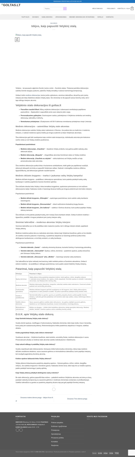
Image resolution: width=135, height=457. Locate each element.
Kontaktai (109, 17)
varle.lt (83, 452)
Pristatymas (55, 430)
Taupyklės (25, 17)
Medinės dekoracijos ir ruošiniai (81, 17)
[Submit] (65, 8)
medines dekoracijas (32, 95)
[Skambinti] (132, 1)
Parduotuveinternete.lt (61, 452)
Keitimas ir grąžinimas (59, 426)
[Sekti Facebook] (128, 1)
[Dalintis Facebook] (53, 389)
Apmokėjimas (56, 434)
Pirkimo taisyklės (57, 422)
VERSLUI (100, 17)
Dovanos (35, 17)
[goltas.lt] (21, 8)
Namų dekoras (47, 17)
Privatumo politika (57, 438)
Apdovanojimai (60, 17)
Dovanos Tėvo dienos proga (77, 399)
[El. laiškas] (130, 1)
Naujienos (53, 23)
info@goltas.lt (41, 424)
